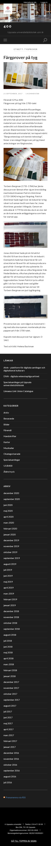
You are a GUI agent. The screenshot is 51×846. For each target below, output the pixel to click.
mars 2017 (9, 735)
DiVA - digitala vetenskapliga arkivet (21, 376)
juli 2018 (8, 640)
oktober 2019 (10, 552)
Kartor (7, 442)
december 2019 (11, 540)
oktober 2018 (10, 623)
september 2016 (12, 770)
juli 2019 (8, 569)
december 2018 (11, 611)
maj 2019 (8, 581)
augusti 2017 (10, 705)
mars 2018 (9, 664)
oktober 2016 (10, 764)
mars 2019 (9, 593)
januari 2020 (10, 534)
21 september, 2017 (13, 94)
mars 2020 (9, 522)
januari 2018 (10, 676)
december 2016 (11, 752)
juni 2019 (8, 575)
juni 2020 (8, 505)
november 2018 (11, 617)
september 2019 (12, 558)
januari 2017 (10, 747)
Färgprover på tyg (20, 57)
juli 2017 (8, 711)
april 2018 (8, 658)
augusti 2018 (10, 634)
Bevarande (9, 418)
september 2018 (12, 628)
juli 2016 (8, 782)
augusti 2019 (10, 564)
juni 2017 (8, 717)
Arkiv (6, 412)
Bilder (6, 424)
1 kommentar (32, 94)
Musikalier (9, 448)
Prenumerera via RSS (16, 797)
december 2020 (11, 493)
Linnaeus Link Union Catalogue (18, 391)
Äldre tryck (9, 471)
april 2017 (8, 729)
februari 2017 (10, 741)
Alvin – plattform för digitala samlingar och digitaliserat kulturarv (24, 369)
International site (30, 2)
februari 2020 (10, 528)
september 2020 (12, 499)
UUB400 (8, 465)
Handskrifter (10, 436)
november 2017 (11, 688)
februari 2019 (10, 599)
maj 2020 (8, 510)
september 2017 (12, 699)
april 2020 (8, 516)
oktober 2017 (10, 693)
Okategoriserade (12, 453)
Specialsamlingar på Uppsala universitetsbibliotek (17, 383)
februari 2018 (10, 670)
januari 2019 (10, 605)
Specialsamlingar (12, 459)
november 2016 (11, 758)
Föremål (7, 430)
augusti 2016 (10, 776)
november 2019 (11, 546)
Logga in (44, 2)
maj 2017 (8, 723)
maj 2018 (8, 652)
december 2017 (11, 682)
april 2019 (8, 587)
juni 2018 (8, 646)
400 (8, 26)
